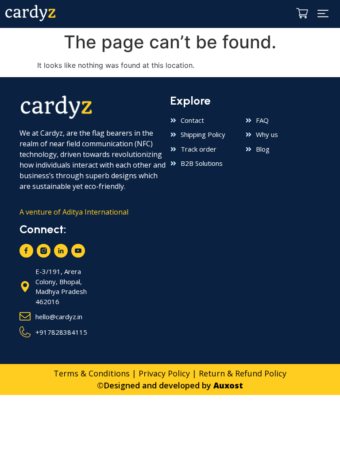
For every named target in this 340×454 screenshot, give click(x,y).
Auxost (228, 385)
